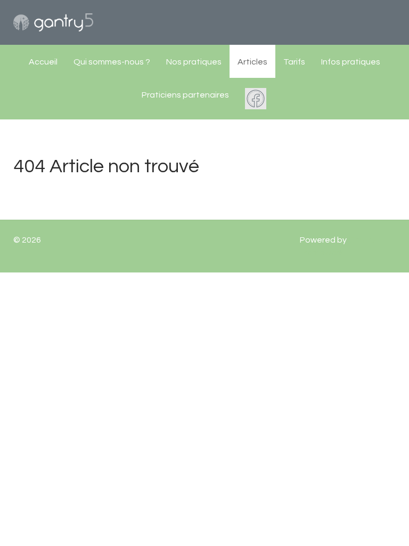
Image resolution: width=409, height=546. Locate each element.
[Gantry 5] (53, 22)
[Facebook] (256, 98)
